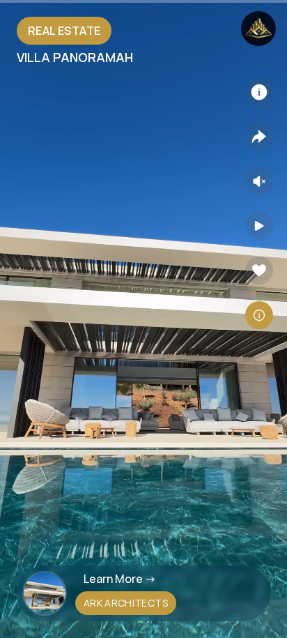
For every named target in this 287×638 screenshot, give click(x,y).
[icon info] (259, 92)
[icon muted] (259, 181)
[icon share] (259, 137)
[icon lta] (259, 315)
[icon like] (259, 270)
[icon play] (259, 226)
